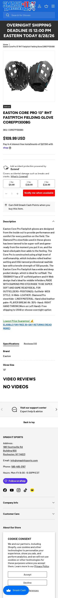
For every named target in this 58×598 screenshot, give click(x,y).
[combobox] (29, 15)
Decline (27, 582)
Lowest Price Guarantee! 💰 (18, 320)
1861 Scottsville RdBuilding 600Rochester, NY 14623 (14, 450)
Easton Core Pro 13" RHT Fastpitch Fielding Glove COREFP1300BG (29, 46)
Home (5, 44)
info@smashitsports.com (24, 460)
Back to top (29, 422)
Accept (27, 574)
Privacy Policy (41, 566)
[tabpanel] (29, 360)
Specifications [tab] (11, 343)
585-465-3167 (18, 466)
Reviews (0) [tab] (30, 343)
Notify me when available (39, 193)
